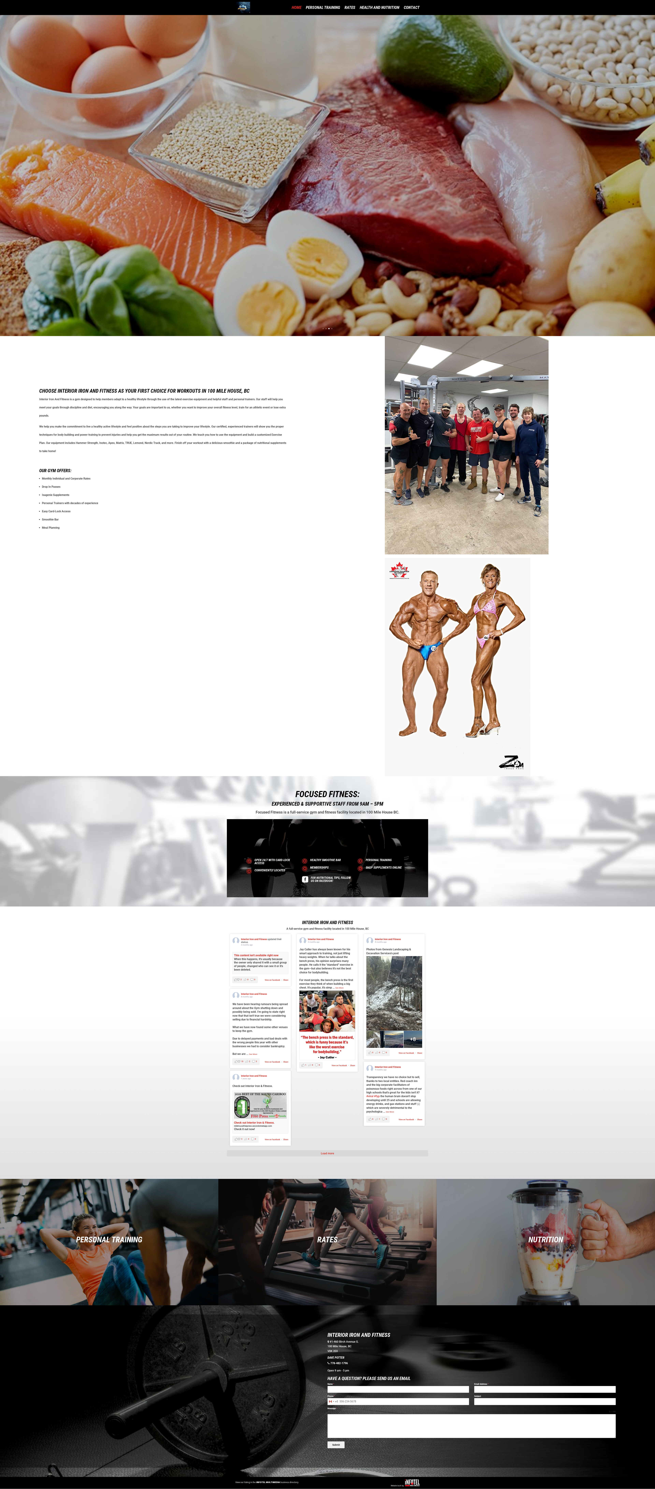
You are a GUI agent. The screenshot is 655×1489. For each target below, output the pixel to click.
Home (296, 8)
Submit (336, 1444)
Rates (350, 8)
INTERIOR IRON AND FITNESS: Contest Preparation (328, 169)
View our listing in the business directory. (267, 1482)
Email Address (481, 1384)
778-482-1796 (339, 1363)
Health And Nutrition (379, 8)
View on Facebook (273, 980)
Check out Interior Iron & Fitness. (254, 1122)
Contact (412, 8)
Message (332, 1408)
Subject (477, 1396)
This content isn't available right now (256, 955)
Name (331, 1384)
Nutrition (545, 1239)
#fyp (377, 1096)
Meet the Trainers (327, 182)
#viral (369, 1096)
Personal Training (323, 8)
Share (285, 980)
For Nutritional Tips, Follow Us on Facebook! (331, 879)
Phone (331, 1396)
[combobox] (333, 1401)
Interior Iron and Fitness (254, 939)
